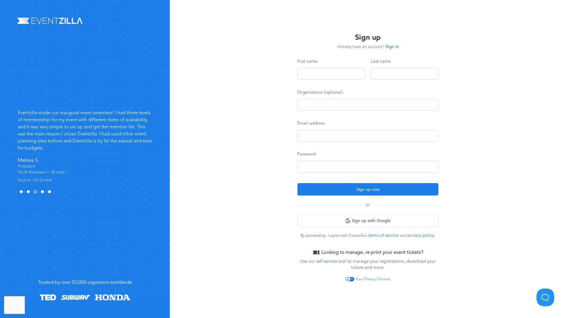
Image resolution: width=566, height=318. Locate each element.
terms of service (383, 235)
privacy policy (420, 235)
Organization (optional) (320, 92)
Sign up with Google (371, 221)
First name (307, 61)
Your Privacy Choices (373, 279)
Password (306, 154)
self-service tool (330, 261)
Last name (381, 61)
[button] (21, 192)
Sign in (392, 47)
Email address (311, 123)
